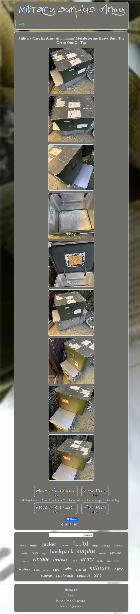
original (34, 545)
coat (37, 569)
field (80, 544)
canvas (46, 575)
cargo (43, 553)
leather (24, 569)
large (95, 545)
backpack (61, 551)
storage (106, 545)
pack (74, 560)
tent (97, 575)
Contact (71, 595)
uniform (102, 553)
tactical (25, 553)
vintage (41, 559)
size (116, 560)
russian (81, 569)
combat (83, 575)
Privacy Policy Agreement (71, 600)
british (60, 559)
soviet (46, 570)
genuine (115, 553)
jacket (49, 544)
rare (56, 569)
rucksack (64, 575)
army (87, 558)
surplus (86, 551)
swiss (68, 568)
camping (118, 545)
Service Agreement (71, 606)
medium (26, 561)
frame (23, 545)
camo (118, 569)
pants (35, 553)
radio (100, 560)
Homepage (71, 589)
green (64, 545)
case (109, 561)
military (100, 567)
